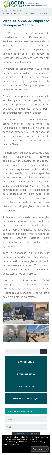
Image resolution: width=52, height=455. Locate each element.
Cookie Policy (13, 444)
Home (4, 11)
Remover (33, 434)
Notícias (23, 11)
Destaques (14, 11)
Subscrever (19, 434)
